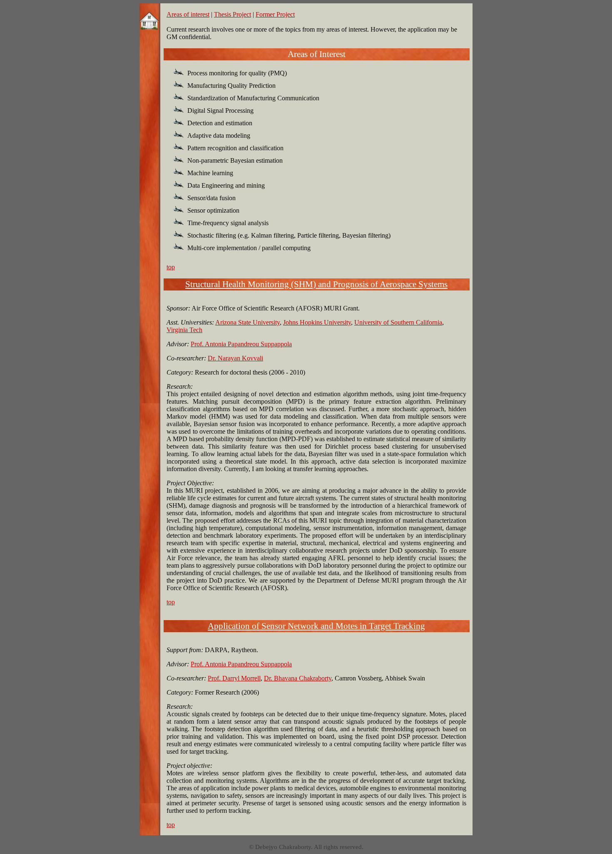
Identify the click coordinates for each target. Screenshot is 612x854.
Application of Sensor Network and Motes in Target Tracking (316, 626)
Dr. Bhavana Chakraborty (297, 678)
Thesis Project (232, 14)
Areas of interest (188, 14)
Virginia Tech (184, 329)
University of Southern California (398, 322)
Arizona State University (247, 322)
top (171, 267)
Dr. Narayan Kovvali (235, 358)
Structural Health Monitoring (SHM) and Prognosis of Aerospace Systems (316, 284)
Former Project (275, 14)
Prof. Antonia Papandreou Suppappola (241, 344)
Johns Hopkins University (317, 322)
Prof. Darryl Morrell (234, 678)
